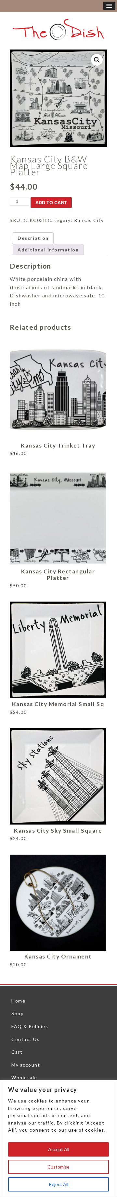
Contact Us (25, 1039)
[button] (97, 60)
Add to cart (51, 202)
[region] (58, 1138)
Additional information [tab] (48, 249)
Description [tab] (33, 238)
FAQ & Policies (29, 1026)
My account (25, 1065)
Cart (16, 1052)
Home (18, 1000)
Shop (17, 1013)
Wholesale (24, 1077)
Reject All (58, 1184)
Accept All (58, 1149)
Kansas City (89, 220)
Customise (58, 1166)
